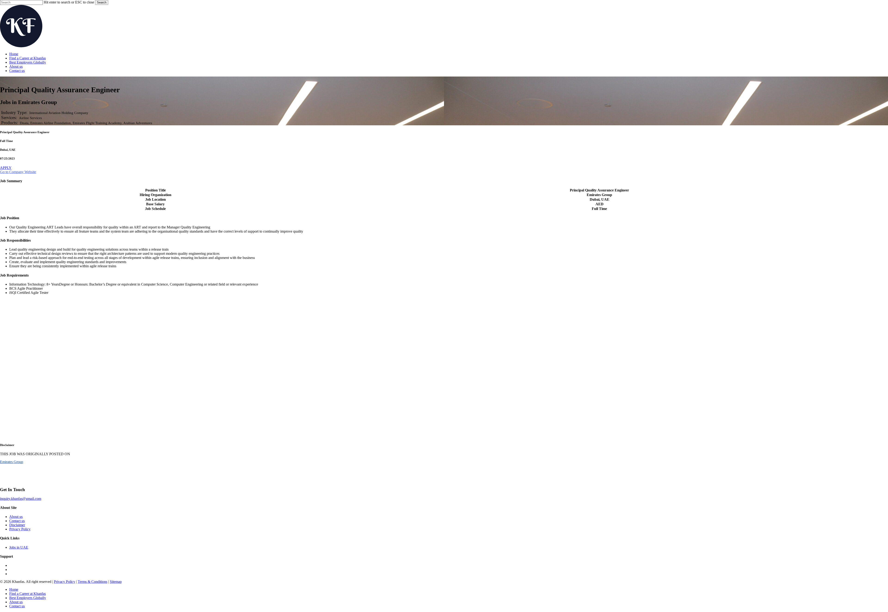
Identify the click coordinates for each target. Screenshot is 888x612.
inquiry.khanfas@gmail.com (20, 499)
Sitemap (116, 582)
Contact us (17, 521)
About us (16, 517)
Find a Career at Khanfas (27, 594)
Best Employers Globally (27, 598)
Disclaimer (17, 525)
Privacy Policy (20, 529)
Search (101, 2)
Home (13, 589)
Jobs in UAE (18, 547)
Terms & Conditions (92, 582)
